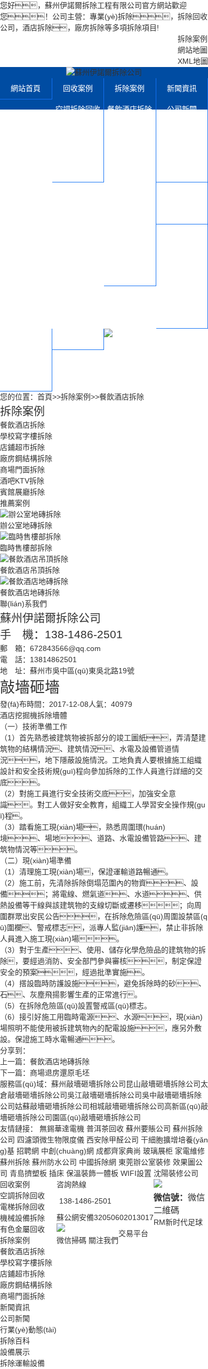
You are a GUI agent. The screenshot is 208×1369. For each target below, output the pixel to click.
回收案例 (78, 88)
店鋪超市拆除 (129, 171)
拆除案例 (192, 39)
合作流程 (26, 359)
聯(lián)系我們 (77, 339)
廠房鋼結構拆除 (129, 202)
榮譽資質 (182, 276)
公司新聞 (182, 109)
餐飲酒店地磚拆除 (60, 1061)
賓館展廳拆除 (129, 275)
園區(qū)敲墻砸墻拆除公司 (96, 1117)
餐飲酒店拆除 (129, 109)
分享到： (15, 1050)
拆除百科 (182, 171)
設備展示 (182, 192)
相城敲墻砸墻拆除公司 (127, 1106)
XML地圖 (193, 61)
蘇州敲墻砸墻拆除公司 (88, 1084)
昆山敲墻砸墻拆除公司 (163, 1084)
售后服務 (26, 380)
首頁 (44, 397)
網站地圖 (192, 50)
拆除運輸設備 (181, 213)
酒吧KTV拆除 (130, 254)
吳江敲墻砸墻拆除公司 (104, 1095)
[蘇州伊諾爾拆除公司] (104, 72)
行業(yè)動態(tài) (182, 140)
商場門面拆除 (129, 233)
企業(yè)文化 (181, 255)
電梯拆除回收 (77, 130)
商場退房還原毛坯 (60, 1073)
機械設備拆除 (77, 150)
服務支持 (26, 339)
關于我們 (182, 234)
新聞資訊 (182, 88)
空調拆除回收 (77, 109)
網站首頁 (26, 88)
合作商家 (182, 297)
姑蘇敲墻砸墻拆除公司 (52, 1106)
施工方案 (182, 317)
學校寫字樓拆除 (129, 140)
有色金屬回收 (77, 171)
